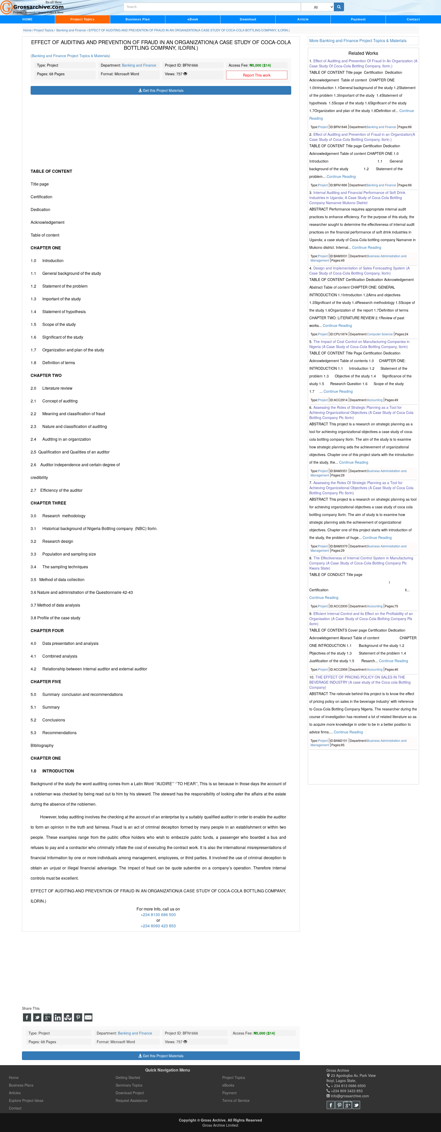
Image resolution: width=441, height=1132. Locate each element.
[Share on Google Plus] (47, 1017)
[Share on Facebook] (27, 1017)
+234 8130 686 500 (158, 914)
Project (323, 127)
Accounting (375, 400)
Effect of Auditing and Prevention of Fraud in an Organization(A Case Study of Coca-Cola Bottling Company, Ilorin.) (362, 137)
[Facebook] (331, 1105)
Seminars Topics (129, 1085)
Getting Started (128, 1077)
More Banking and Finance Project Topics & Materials (358, 40)
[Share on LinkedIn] (58, 1017)
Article (303, 19)
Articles (15, 1092)
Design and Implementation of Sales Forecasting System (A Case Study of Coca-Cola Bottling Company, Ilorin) (359, 270)
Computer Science (380, 334)
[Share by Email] (88, 1017)
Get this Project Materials (162, 90)
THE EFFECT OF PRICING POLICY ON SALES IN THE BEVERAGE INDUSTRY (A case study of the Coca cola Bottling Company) (360, 682)
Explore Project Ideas (26, 1100)
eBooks (228, 1085)
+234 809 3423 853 (346, 1090)
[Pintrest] (339, 1105)
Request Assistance (132, 1100)
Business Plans (21, 1085)
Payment (358, 19)
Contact (413, 19)
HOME (27, 19)
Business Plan (138, 19)
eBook (193, 19)
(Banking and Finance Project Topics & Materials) (70, 55)
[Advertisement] (161, 130)
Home (14, 1077)
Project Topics (82, 19)
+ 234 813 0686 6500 (348, 1085)
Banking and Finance (139, 65)
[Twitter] (356, 1105)
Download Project (130, 1092)
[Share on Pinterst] (78, 1017)
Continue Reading (341, 176)
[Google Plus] (348, 1105)
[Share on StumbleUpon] (68, 1017)
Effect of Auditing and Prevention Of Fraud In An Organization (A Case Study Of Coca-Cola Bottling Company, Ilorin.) (363, 63)
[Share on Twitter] (37, 1017)
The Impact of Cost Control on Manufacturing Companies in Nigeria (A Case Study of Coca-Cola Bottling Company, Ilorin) (359, 344)
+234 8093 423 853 (158, 926)
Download (248, 19)
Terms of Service (236, 1100)
